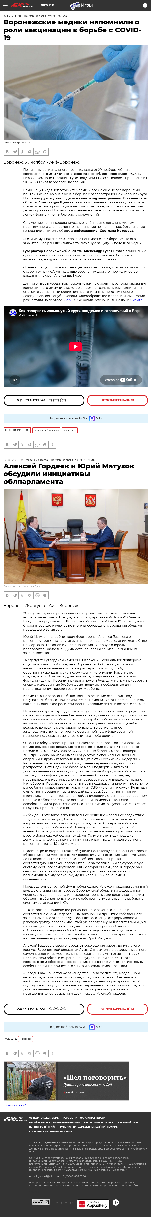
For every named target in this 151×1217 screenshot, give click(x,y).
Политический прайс (42, 1127)
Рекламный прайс (128, 1122)
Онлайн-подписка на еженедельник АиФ (54, 1122)
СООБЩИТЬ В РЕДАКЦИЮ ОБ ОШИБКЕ (50, 1131)
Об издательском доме (44, 1118)
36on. (67, 300)
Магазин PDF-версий (92, 1118)
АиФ (29, 142)
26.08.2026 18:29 (13, 459)
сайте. (138, 300)
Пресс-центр (69, 1118)
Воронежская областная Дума (22, 586)
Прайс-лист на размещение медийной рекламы (88, 1127)
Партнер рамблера (63, 1202)
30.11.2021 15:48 (12, 15)
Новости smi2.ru (17, 1105)
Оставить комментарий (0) (117, 400)
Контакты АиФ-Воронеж (99, 1122)
